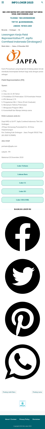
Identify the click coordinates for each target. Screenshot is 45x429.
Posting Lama (37, 392)
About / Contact (10, 419)
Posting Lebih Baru (9, 392)
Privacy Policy (24, 419)
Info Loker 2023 (22, 2)
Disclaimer (36, 419)
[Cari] (42, 3)
